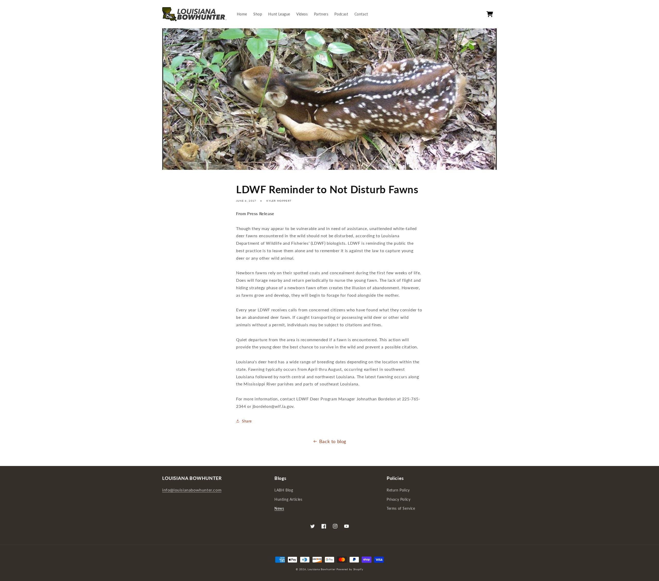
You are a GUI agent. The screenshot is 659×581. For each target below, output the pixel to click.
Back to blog (332, 441)
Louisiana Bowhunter (321, 569)
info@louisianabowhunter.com (191, 489)
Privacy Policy (398, 499)
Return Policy (398, 490)
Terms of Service (401, 508)
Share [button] (247, 421)
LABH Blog (283, 490)
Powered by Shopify (349, 569)
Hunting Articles (288, 499)
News (279, 508)
